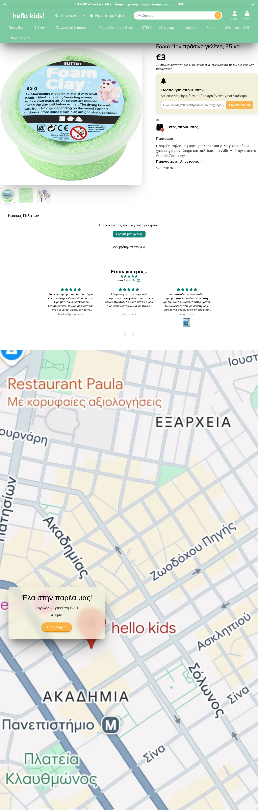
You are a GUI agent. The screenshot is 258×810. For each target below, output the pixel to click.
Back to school (67, 15)
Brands (211, 27)
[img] (129, 276)
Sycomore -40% (237, 27)
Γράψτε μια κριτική (129, 234)
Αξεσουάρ (166, 27)
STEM (146, 27)
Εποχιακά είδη (19, 38)
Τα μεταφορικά (201, 65)
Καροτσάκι (247, 15)
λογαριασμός (234, 15)
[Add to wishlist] (157, 120)
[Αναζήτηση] (217, 15)
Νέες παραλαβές (110, 15)
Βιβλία (39, 27)
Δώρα (190, 27)
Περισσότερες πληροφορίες (177, 161)
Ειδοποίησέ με (240, 105)
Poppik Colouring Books (116, 27)
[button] (126, 333)
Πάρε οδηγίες (56, 627)
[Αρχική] (28, 15)
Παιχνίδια (15, 27)
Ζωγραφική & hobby (71, 27)
